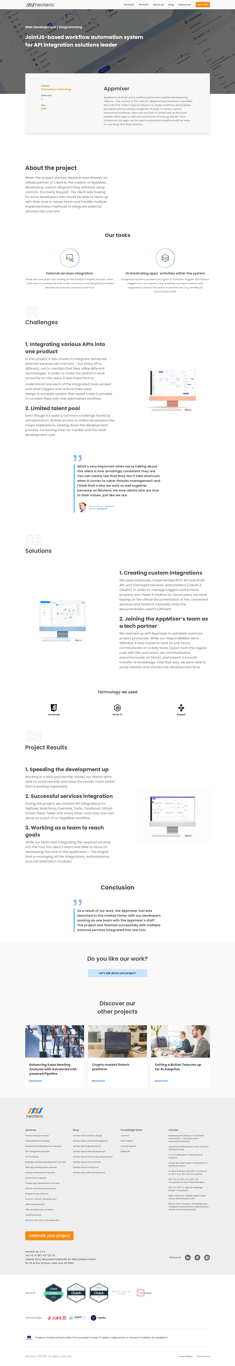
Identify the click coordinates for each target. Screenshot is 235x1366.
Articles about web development (89, 1151)
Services (143, 4)
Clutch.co (102, 508)
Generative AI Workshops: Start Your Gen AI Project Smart (188, 1148)
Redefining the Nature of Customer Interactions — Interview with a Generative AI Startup (186, 1138)
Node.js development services (40, 1172)
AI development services (37, 1140)
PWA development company (39, 1209)
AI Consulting (32, 1156)
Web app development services (41, 1167)
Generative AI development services (43, 1146)
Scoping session (33, 1214)
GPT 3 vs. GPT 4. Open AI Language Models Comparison (185, 1189)
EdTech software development (40, 1188)
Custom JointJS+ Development (41, 1199)
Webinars (125, 1151)
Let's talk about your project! (117, 973)
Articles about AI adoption (86, 1167)
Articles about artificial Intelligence (90, 1140)
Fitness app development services (42, 1183)
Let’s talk (203, 4)
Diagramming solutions (37, 1193)
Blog (171, 4)
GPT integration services (37, 1151)
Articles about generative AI (86, 1146)
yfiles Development (35, 1204)
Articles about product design (87, 1135)
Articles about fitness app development (93, 1156)
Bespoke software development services (45, 1162)
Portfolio (129, 4)
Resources (185, 4)
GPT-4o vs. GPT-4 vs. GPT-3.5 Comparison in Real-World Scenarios (186, 1181)
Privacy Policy (203, 1356)
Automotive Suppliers (36, 1177)
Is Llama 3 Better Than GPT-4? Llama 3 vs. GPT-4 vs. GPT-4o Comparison (187, 1172)
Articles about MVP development (89, 1172)
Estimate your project (49, 1235)
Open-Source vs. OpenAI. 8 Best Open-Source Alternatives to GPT (187, 1197)
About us (158, 4)
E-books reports (128, 1146)
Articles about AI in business (87, 1162)
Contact (125, 1135)
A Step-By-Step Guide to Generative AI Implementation (187, 1164)
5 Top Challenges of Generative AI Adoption (185, 1156)
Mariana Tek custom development (42, 1220)
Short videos (127, 1140)
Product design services (37, 1135)
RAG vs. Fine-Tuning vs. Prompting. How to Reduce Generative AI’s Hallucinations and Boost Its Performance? (188, 1206)
